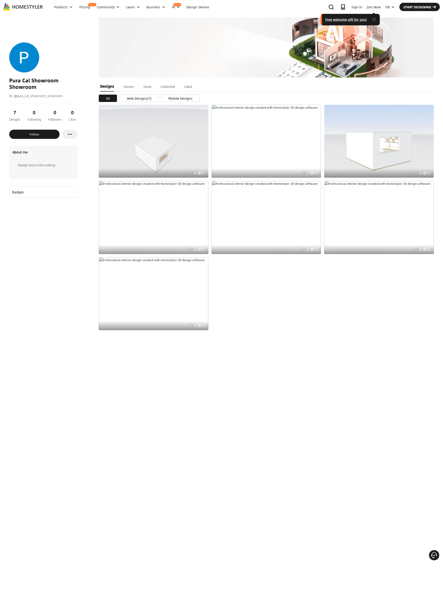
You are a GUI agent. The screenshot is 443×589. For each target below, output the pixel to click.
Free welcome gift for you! (346, 19)
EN (388, 6)
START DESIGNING (417, 6)
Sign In (356, 6)
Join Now (374, 6)
